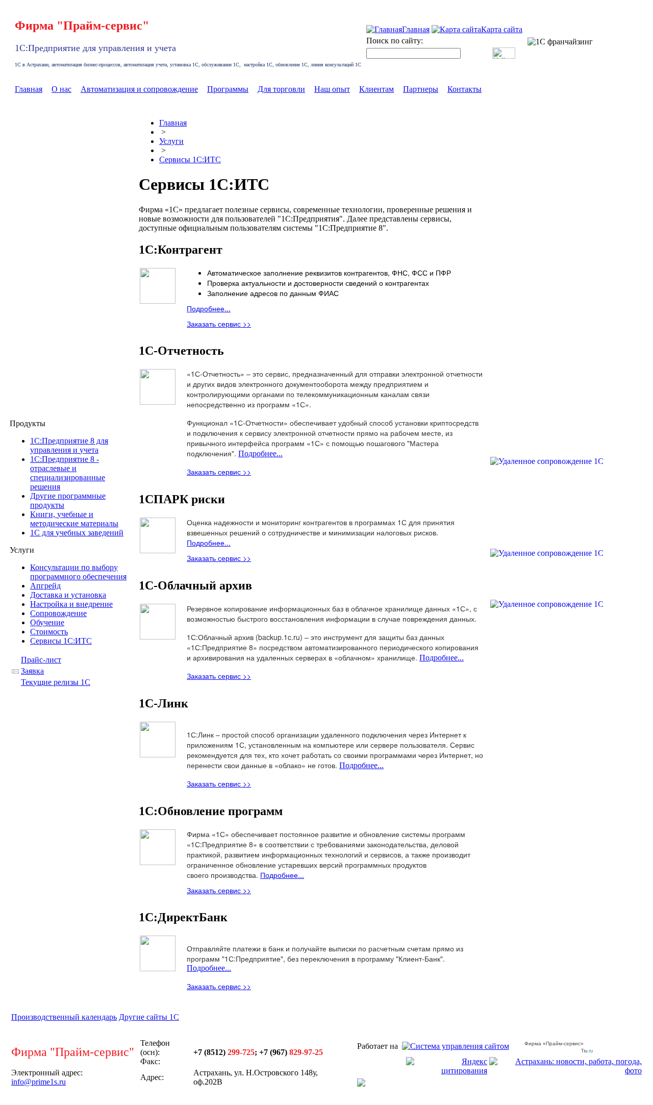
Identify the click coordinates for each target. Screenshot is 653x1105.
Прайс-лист (41, 659)
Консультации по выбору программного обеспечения (78, 572)
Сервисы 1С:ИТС (61, 640)
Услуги (171, 141)
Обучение (47, 622)
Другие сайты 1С (149, 1017)
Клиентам (376, 89)
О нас (61, 89)
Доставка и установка (68, 595)
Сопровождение (58, 613)
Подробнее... (209, 308)
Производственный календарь (64, 1017)
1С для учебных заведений (76, 532)
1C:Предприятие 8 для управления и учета (69, 445)
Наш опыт (332, 89)
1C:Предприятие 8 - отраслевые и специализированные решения (67, 473)
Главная (28, 89)
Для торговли (281, 89)
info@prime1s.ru (38, 1081)
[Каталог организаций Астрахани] (361, 1083)
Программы (227, 89)
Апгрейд (45, 585)
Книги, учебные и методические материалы (74, 519)
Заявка (32, 671)
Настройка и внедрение (71, 604)
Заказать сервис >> (219, 323)
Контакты (464, 89)
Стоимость (49, 631)
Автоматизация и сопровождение (139, 89)
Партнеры (420, 89)
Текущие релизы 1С (55, 682)
